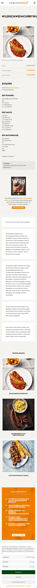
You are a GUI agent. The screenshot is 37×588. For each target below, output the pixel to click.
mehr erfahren (18, 535)
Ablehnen (18, 577)
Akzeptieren (18, 572)
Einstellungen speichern (18, 582)
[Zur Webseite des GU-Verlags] (18, 186)
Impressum (28, 585)
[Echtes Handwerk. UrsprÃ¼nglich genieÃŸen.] (18, 3)
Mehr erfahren (18, 208)
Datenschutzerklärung (20, 585)
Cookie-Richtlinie (10, 585)
